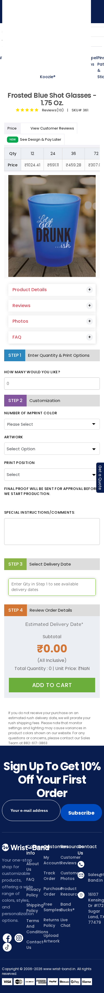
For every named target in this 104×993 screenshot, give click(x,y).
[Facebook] (8, 937)
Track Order (49, 875)
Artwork (13, 437)
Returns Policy (51, 922)
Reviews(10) (52, 110)
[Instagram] (18, 937)
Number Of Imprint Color (30, 413)
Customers (52, 847)
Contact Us (34, 944)
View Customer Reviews (52, 128)
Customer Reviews (68, 860)
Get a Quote (100, 477)
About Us (32, 866)
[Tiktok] (7, 946)
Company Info (34, 850)
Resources (68, 847)
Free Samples (52, 907)
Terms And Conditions (34, 926)
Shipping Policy (34, 907)
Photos (20, 321)
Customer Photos (68, 875)
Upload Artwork (52, 938)
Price (12, 128)
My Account (52, 860)
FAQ (16, 337)
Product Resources (68, 891)
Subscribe (81, 812)
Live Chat (65, 922)
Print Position (19, 462)
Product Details (29, 289)
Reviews (21, 305)
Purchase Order (52, 891)
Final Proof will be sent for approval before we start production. (51, 491)
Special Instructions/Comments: (39, 512)
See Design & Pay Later (35, 139)
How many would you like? (32, 372)
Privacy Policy (33, 892)
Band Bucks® (67, 907)
